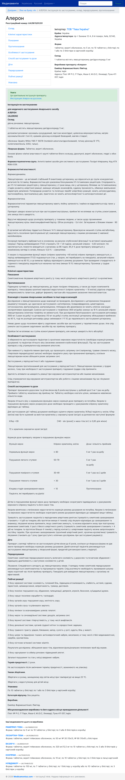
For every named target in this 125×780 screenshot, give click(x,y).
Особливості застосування (21, 52)
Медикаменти (10, 3)
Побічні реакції (15, 76)
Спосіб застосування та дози (22, 58)
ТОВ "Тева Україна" (78, 29)
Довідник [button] (48, 3)
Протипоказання (16, 46)
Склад (11, 28)
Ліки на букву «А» (27, 10)
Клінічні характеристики (20, 34)
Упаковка (12, 82)
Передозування (15, 70)
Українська (27, 3)
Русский (38, 3)
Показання (13, 40)
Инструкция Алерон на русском (25, 98)
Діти (10, 64)
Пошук (118, 3)
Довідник (12, 10)
